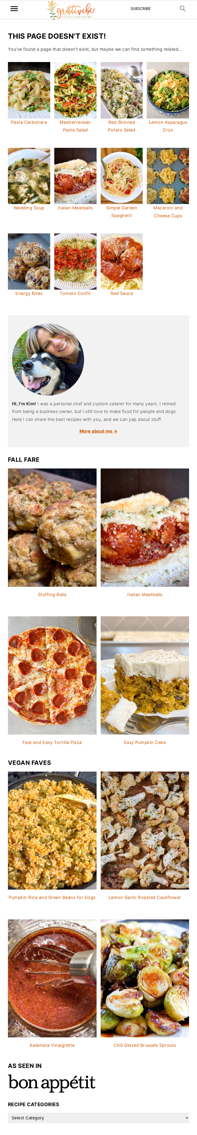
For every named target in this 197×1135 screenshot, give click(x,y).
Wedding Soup (29, 207)
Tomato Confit (75, 293)
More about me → (99, 431)
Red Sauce (122, 293)
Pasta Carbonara (29, 122)
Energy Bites (29, 293)
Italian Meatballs (75, 207)
